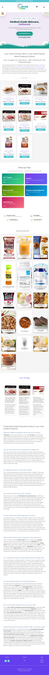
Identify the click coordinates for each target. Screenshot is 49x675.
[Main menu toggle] (2, 7)
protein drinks (20, 66)
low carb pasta (41, 65)
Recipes (42, 660)
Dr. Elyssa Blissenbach (39, 68)
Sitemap (24, 657)
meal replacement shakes (29, 66)
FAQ (24, 660)
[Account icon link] (44, 7)
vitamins (38, 66)
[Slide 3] (25, 46)
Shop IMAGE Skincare (24, 33)
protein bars (13, 66)
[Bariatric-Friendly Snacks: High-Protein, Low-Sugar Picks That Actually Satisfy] (24, 390)
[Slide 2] (23, 46)
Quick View (8, 95)
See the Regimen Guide (24, 37)
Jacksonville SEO (26, 670)
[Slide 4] (26, 46)
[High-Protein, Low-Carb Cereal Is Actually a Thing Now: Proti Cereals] (38, 390)
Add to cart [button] (8, 104)
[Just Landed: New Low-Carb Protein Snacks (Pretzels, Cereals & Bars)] (10, 390)
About (42, 657)
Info (42, 658)
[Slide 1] (22, 46)
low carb (42, 662)
